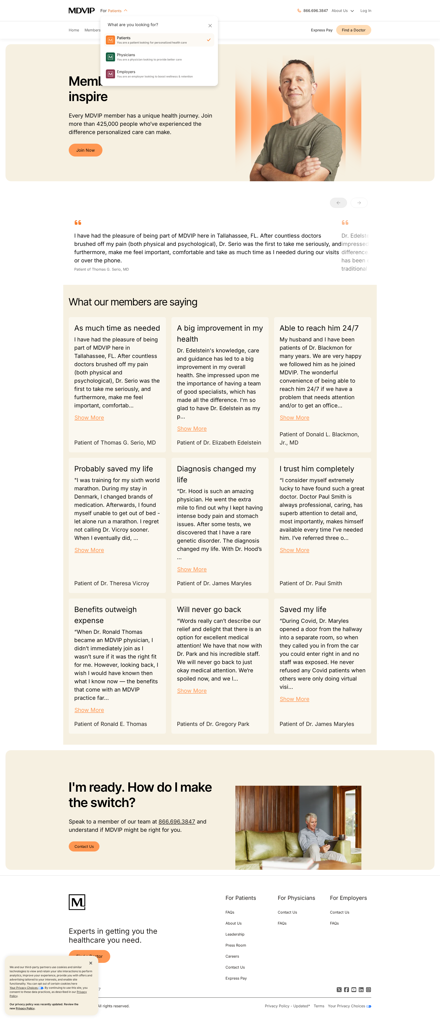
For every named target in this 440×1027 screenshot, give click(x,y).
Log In (365, 10)
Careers (232, 956)
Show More (89, 417)
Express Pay (322, 30)
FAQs (230, 912)
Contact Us (84, 846)
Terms (319, 1006)
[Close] (210, 25)
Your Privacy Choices (24, 987)
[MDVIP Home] (84, 11)
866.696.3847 (315, 10)
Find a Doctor (354, 30)
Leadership (235, 934)
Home (74, 30)
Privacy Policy (25, 1008)
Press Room (236, 945)
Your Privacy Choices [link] (347, 1006)
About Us (234, 923)
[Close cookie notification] (91, 963)
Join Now (85, 150)
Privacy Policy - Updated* (287, 1006)
